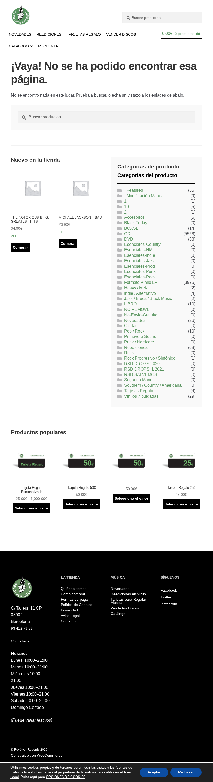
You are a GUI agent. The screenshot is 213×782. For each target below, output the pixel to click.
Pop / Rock (134, 331)
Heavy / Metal (136, 288)
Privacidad (69, 610)
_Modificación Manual (144, 195)
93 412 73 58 (22, 628)
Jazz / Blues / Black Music (148, 298)
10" (127, 206)
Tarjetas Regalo (138, 391)
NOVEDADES (20, 34)
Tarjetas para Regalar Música (128, 601)
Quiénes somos (73, 588)
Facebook (169, 590)
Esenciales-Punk (140, 271)
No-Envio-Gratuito (140, 315)
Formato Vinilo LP (140, 282)
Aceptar (154, 772)
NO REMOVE (137, 309)
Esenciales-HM (138, 250)
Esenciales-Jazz (139, 261)
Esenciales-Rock (140, 277)
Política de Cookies (76, 605)
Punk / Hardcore (139, 342)
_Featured (133, 190)
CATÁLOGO (19, 46)
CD (127, 234)
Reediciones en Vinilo (128, 594)
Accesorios (134, 217)
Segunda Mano (138, 380)
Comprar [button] (20, 247)
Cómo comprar (73, 594)
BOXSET (132, 228)
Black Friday (135, 223)
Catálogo (118, 613)
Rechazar (186, 772)
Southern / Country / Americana (153, 385)
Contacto (68, 621)
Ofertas (130, 325)
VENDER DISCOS (121, 34)
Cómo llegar (21, 641)
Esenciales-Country (142, 244)
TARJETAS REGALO (84, 34)
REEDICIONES (49, 34)
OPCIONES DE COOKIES (65, 777)
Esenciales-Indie (139, 255)
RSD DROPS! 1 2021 (144, 369)
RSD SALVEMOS (140, 374)
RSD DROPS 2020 (142, 363)
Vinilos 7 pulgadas (141, 396)
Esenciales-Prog (139, 266)
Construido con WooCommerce (37, 755)
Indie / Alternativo (140, 293)
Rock (129, 353)
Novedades (134, 320)
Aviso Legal (70, 616)
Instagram (169, 604)
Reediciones (136, 347)
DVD (128, 239)
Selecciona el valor (31, 508)
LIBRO (130, 304)
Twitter (166, 597)
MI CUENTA (48, 46)
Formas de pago (74, 599)
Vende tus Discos (125, 608)
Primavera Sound (140, 336)
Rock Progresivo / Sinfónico (149, 358)
